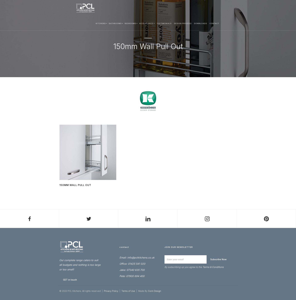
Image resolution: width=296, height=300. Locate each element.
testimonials (164, 23)
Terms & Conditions (213, 267)
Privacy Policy (111, 291)
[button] (101, 23)
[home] (86, 8)
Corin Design (154, 291)
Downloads (200, 23)
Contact (214, 23)
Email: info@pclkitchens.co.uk (136, 257)
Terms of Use (128, 291)
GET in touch (70, 279)
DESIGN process (183, 23)
